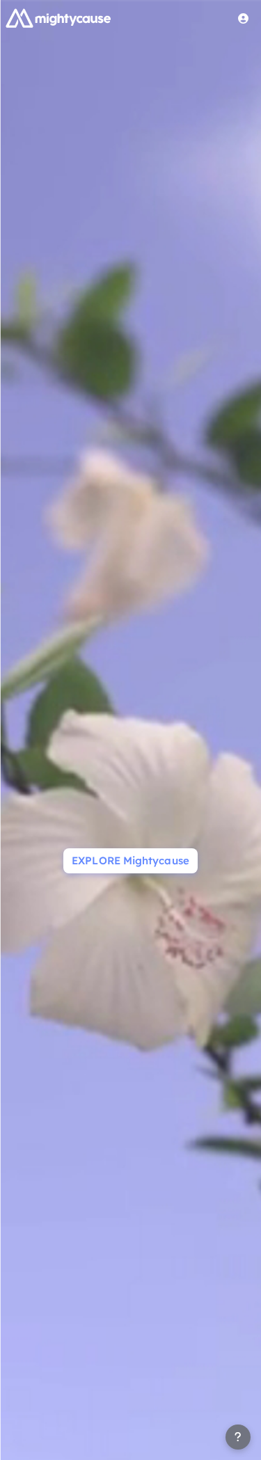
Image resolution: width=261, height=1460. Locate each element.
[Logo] (58, 18)
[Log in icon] (243, 18)
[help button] (238, 1437)
